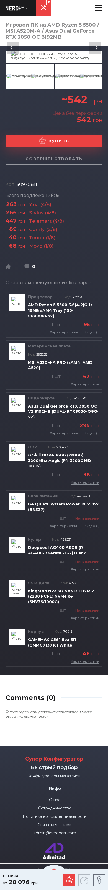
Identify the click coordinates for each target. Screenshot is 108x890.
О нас (54, 799)
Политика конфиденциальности (55, 816)
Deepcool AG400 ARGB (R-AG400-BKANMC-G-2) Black (57, 550)
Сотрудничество (54, 808)
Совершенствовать (54, 158)
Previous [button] (13, 48)
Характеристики (64, 332)
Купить (58, 141)
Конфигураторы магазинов (54, 776)
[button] (98, 8)
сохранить (99, 880)
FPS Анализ (84, 880)
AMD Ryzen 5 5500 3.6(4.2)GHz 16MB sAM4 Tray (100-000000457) (60, 310)
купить (69, 880)
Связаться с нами (55, 824)
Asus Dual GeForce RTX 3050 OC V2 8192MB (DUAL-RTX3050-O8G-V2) (63, 411)
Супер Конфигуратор (54, 759)
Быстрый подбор (54, 767)
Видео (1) (91, 332)
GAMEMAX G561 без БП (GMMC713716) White (52, 642)
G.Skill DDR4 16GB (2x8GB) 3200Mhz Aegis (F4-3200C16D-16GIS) (60, 460)
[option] (54, 56)
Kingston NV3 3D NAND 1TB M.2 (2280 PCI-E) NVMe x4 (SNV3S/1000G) (61, 596)
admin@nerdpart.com (55, 833)
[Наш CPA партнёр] (54, 845)
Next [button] (95, 48)
